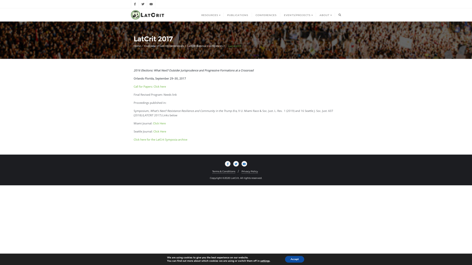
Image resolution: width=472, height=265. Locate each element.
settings (265, 261)
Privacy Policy (250, 171)
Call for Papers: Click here (150, 86)
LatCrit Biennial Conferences (205, 46)
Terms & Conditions (223, 171)
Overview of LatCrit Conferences (164, 46)
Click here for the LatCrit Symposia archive (160, 139)
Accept (295, 259)
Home (137, 46)
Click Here (159, 123)
